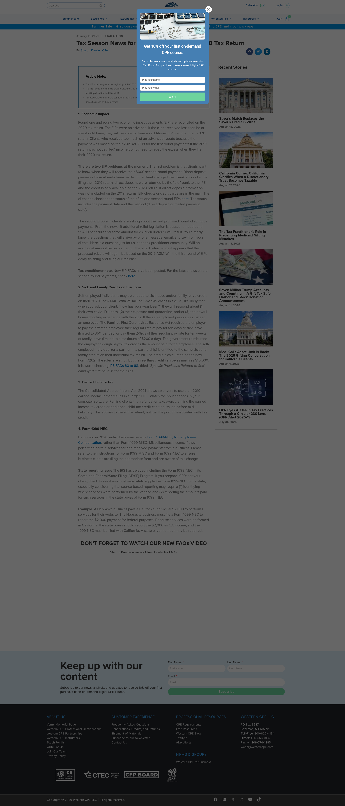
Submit (172, 96)
